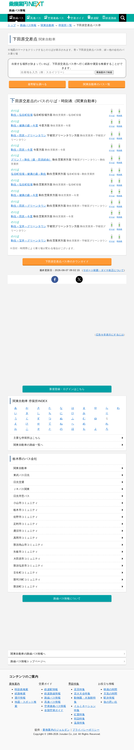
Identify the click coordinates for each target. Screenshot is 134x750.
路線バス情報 (17, 10)
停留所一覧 (65, 25)
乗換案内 (14, 683)
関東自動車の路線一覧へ (28, 444)
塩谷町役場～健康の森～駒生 (28, 173)
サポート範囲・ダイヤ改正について (103, 270)
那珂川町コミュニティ (26, 579)
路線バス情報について (66, 598)
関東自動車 (47, 25)
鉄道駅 (95, 18)
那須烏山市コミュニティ (28, 544)
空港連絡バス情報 (55, 706)
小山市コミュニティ (25, 502)
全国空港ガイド (53, 710)
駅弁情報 (109, 697)
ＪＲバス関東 (21, 488)
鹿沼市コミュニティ (25, 530)
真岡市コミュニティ (25, 537)
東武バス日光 (21, 475)
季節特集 (73, 683)
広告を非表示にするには (110, 334)
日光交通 (18, 482)
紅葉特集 (79, 714)
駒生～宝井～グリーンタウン (28, 226)
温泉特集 (79, 722)
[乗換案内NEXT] (28, 4)
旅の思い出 (110, 701)
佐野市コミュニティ (25, 516)
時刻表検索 (21, 689)
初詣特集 (79, 718)
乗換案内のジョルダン (56, 729)
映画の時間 (110, 689)
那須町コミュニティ (25, 586)
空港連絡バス (56, 18)
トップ (12, 25)
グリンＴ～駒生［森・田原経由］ (31, 159)
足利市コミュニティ (25, 523)
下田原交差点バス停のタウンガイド (67, 261)
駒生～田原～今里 (22, 149)
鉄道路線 (111, 18)
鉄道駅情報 (51, 689)
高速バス (35, 18)
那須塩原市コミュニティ (28, 565)
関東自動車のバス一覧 (96, 84)
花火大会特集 (82, 693)
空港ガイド (77, 18)
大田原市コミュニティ (26, 558)
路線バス (18, 18)
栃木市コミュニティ (25, 509)
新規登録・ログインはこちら (67, 389)
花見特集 (79, 689)
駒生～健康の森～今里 (24, 125)
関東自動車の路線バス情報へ (28, 653)
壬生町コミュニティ (25, 572)
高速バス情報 (52, 701)
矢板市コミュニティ (25, 551)
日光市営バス (21, 495)
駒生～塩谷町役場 (22, 114)
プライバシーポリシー (85, 729)
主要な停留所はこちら (26, 437)
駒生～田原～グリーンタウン (28, 135)
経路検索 (20, 693)
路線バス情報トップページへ (28, 661)
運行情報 (20, 697)
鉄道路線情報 (52, 693)
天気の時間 (110, 693)
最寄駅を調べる (37, 84)
